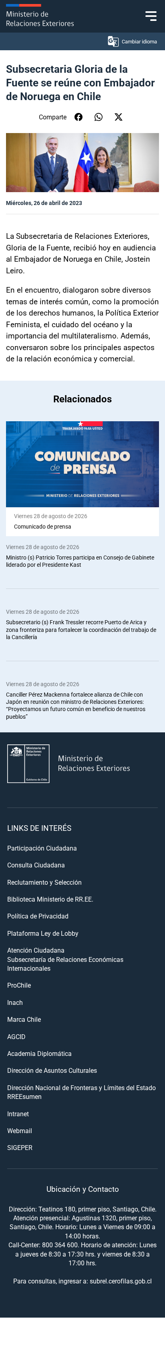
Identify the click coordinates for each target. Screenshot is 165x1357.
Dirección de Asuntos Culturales (52, 1070)
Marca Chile (24, 1019)
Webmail (19, 1130)
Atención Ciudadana (35, 950)
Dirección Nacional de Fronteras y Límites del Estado (81, 1087)
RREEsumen (24, 1096)
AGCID (16, 1036)
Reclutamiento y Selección (44, 882)
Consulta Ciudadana (36, 865)
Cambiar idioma (139, 41)
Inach (15, 1002)
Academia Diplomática (39, 1053)
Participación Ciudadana (42, 848)
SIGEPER (19, 1147)
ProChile (19, 985)
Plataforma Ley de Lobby (42, 933)
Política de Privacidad (37, 916)
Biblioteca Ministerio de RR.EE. (50, 899)
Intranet (18, 1113)
